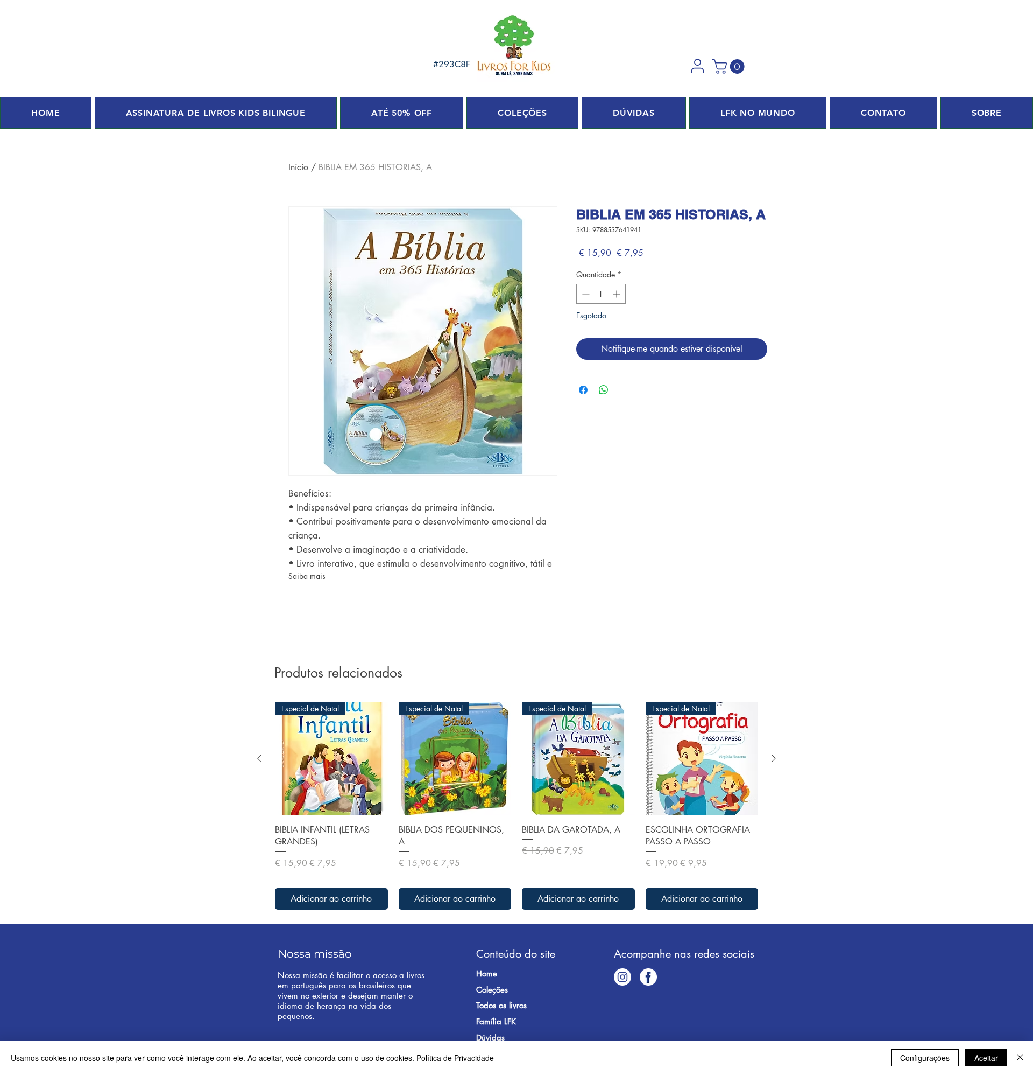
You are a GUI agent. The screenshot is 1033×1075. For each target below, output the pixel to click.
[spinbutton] (601, 293)
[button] (697, 66)
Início (298, 167)
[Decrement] (584, 293)
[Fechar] (1020, 1057)
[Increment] (617, 293)
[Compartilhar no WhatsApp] (603, 389)
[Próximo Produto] (773, 758)
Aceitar (986, 1057)
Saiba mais (307, 576)
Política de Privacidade (455, 1057)
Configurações (925, 1057)
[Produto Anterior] (259, 758)
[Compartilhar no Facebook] (583, 389)
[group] (516, 806)
